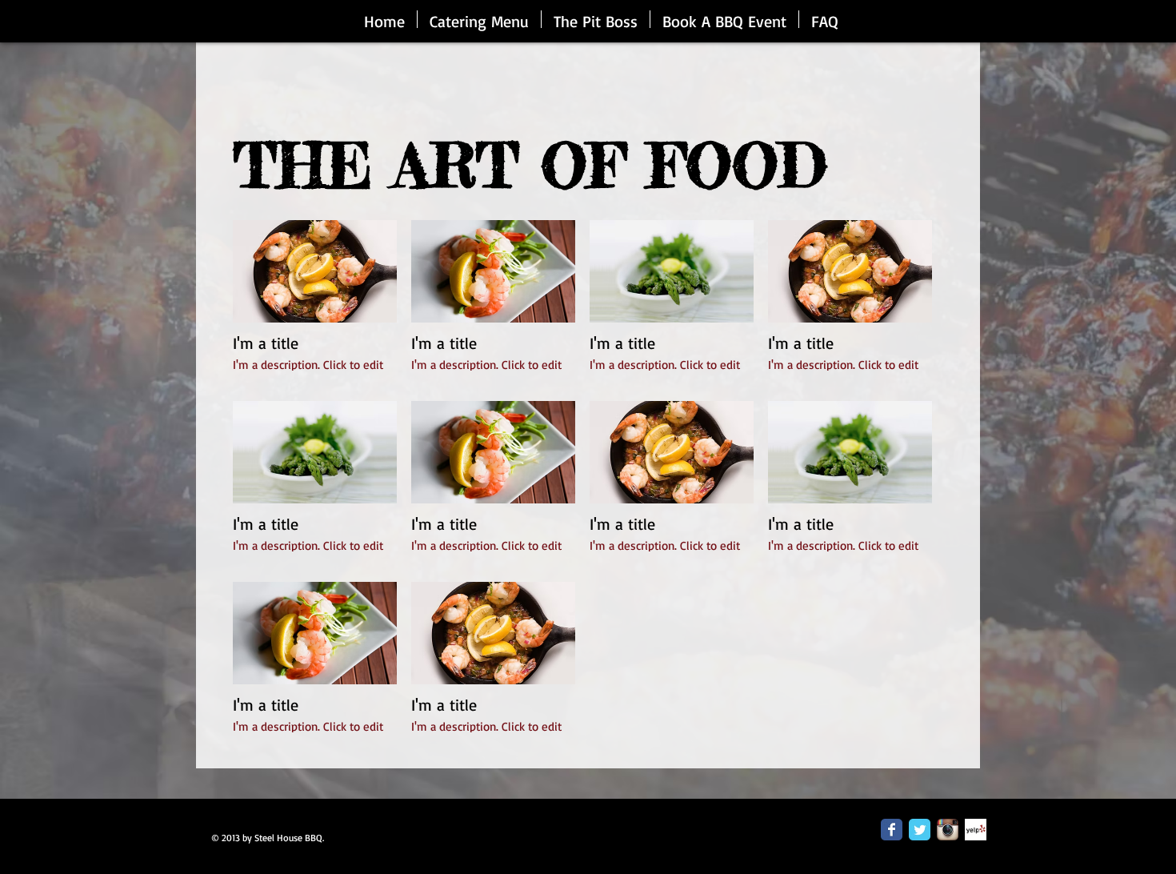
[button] (315, 303)
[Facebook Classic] (891, 829)
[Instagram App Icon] (947, 829)
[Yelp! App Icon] (975, 829)
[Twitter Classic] (919, 829)
